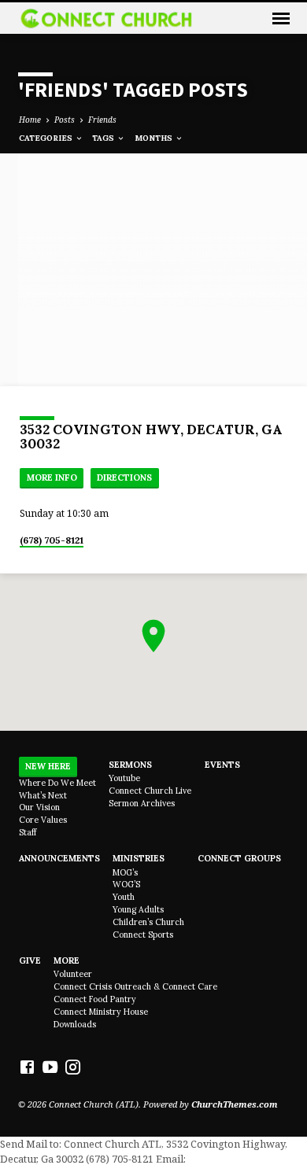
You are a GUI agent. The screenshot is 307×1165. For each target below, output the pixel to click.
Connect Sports (143, 934)
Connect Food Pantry (95, 999)
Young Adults (138, 909)
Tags (104, 138)
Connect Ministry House (101, 1011)
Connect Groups (239, 858)
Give (30, 960)
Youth (124, 896)
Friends (102, 119)
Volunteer (73, 973)
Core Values (43, 819)
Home (30, 119)
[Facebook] (27, 1066)
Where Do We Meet (57, 782)
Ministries (139, 858)
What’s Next (43, 795)
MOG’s (125, 872)
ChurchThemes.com (234, 1104)
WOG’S (126, 884)
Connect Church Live (150, 790)
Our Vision (39, 807)
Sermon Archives (142, 803)
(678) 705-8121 (51, 540)
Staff (27, 832)
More (67, 960)
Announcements (59, 858)
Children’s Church (148, 921)
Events (222, 764)
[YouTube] (50, 1066)
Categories (47, 138)
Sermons (130, 764)
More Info (52, 477)
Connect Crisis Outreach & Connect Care (135, 986)
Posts (64, 119)
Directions (124, 477)
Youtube (124, 777)
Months (155, 138)
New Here (48, 766)
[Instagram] (73, 1066)
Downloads (75, 1024)
